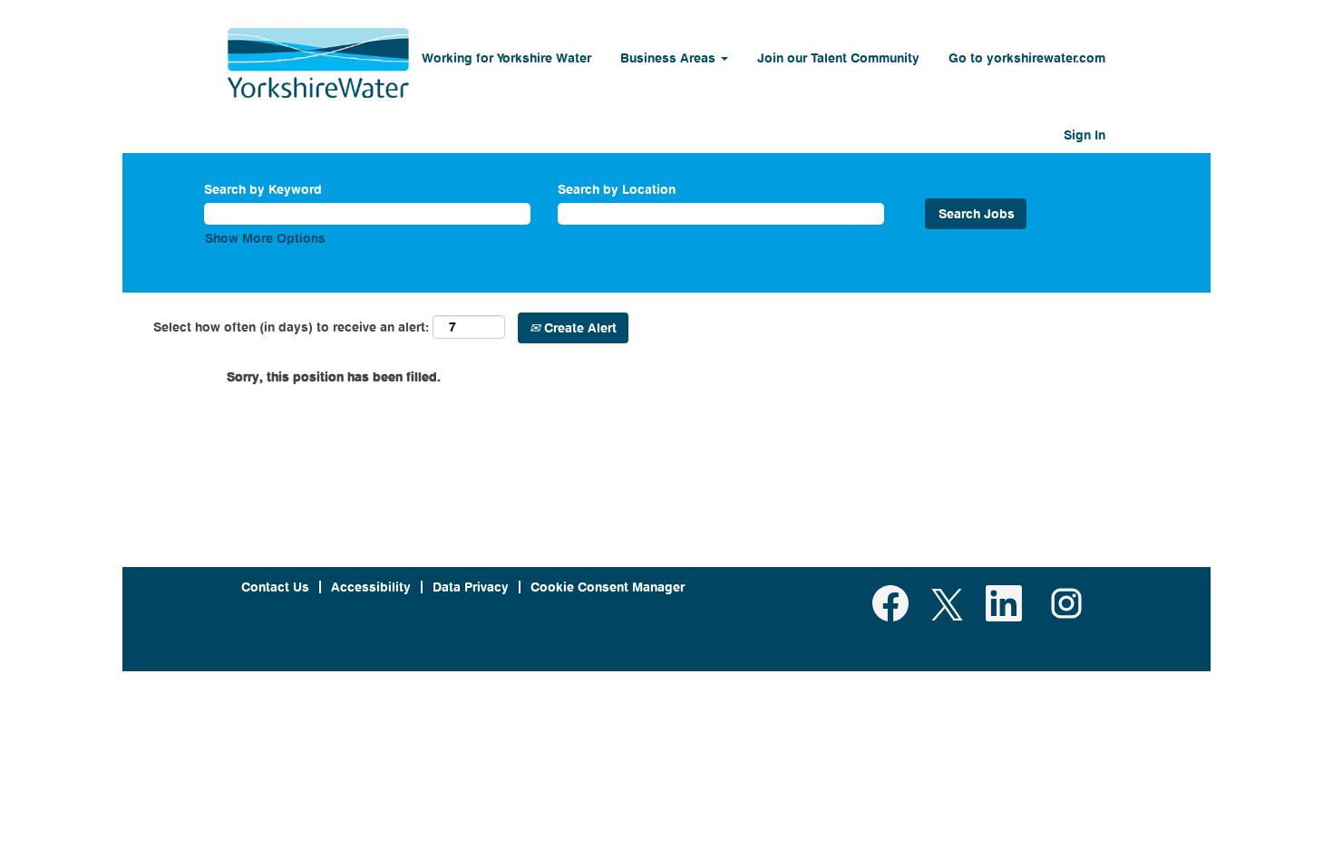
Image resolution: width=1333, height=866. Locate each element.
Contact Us (275, 586)
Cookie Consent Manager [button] (607, 586)
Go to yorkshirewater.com (1027, 57)
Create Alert (578, 327)
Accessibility (371, 586)
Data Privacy (471, 586)
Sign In (1084, 135)
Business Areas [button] (669, 57)
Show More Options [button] (265, 237)
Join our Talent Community (838, 57)
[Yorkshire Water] (318, 63)
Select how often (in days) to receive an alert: (291, 326)
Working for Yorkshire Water (506, 57)
